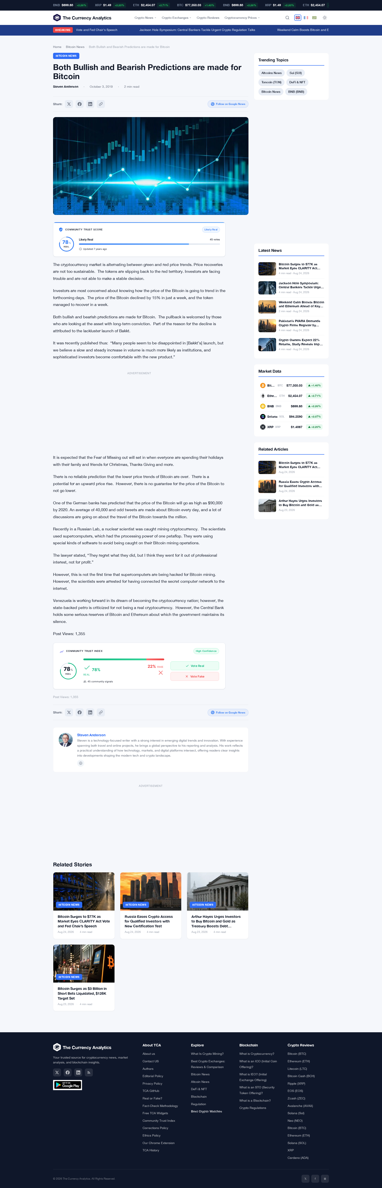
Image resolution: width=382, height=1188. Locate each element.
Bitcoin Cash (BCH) (301, 1076)
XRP (291, 1150)
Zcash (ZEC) (296, 1098)
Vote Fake (197, 676)
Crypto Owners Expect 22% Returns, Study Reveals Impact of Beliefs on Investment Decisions (301, 346)
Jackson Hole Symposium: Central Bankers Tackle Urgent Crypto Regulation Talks (187, 30)
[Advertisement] (139, 411)
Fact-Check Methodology (160, 1106)
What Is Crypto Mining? (207, 1053)
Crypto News (144, 17)
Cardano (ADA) (298, 1158)
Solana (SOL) (297, 1143)
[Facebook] (80, 104)
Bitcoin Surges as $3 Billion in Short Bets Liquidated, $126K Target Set (82, 993)
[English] (297, 18)
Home (57, 47)
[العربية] (314, 18)
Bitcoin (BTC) (297, 1053)
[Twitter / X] (57, 1072)
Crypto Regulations (252, 1108)
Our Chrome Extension (159, 1143)
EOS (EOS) (295, 1091)
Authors (148, 1068)
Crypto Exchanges (175, 17)
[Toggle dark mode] (325, 17)
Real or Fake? (152, 1098)
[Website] (80, 763)
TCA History (151, 1150)
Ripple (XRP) (296, 1083)
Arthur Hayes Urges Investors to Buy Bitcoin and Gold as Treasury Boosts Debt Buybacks (300, 507)
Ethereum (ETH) (299, 1061)
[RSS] (89, 1072)
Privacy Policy (152, 1083)
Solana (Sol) (296, 1113)
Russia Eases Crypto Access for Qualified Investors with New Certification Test (149, 921)
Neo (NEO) (295, 1120)
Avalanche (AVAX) (300, 1106)
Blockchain (199, 1096)
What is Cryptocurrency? (256, 1053)
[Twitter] (69, 104)
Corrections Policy (155, 1128)
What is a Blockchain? (255, 1100)
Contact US (151, 1061)
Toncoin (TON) (271, 82)
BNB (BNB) (296, 91)
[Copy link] (101, 104)
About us (149, 1053)
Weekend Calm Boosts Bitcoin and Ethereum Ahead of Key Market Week (318, 30)
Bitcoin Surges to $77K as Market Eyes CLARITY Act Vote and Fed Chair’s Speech (84, 921)
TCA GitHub (151, 1091)
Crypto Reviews (208, 17)
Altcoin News (200, 1082)
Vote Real (197, 666)
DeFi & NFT (297, 82)
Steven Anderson (91, 735)
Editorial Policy (153, 1076)
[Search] (287, 17)
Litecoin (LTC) (297, 1068)
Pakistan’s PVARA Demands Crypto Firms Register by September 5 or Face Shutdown (299, 327)
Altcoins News (272, 73)
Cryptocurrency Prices (241, 17)
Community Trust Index (159, 1120)
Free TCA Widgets (155, 1113)
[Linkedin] (90, 104)
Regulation (198, 1104)
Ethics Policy (151, 1135)
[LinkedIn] (78, 1072)
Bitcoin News (75, 47)
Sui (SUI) (296, 73)
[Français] (305, 18)
